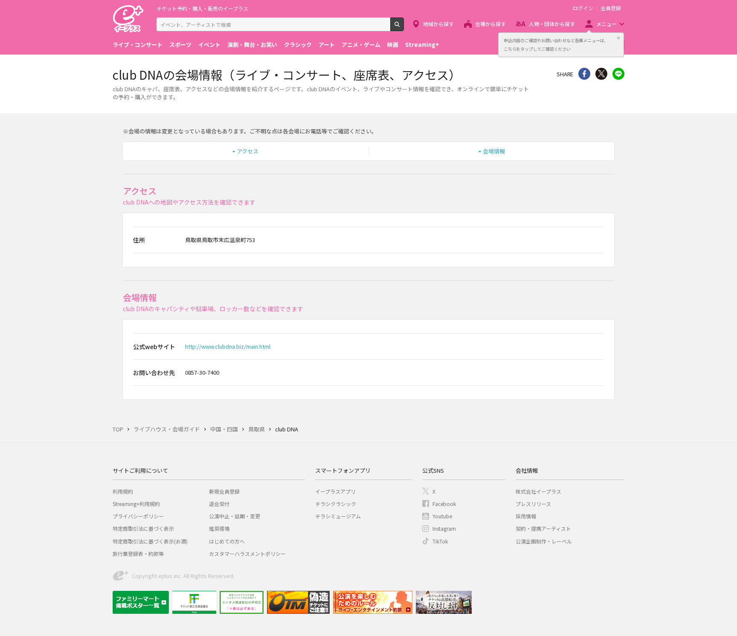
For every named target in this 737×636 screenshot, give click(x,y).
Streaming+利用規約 (136, 503)
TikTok (440, 541)
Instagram (444, 528)
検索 (403, 27)
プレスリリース (533, 503)
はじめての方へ (227, 541)
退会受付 (219, 503)
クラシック (298, 44)
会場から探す (490, 23)
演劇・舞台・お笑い (252, 44)
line (618, 74)
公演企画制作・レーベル (544, 541)
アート (327, 44)
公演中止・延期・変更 (234, 516)
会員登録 (611, 8)
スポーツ (180, 44)
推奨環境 (219, 528)
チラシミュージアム (338, 516)
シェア (584, 74)
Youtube (442, 516)
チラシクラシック (335, 503)
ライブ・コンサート (137, 44)
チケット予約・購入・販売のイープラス (202, 8)
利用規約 (123, 491)
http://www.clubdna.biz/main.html (227, 346)
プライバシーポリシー (138, 516)
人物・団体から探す (552, 23)
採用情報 (526, 516)
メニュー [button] (606, 23)
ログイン (583, 8)
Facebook (444, 503)
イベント (209, 44)
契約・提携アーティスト (543, 528)
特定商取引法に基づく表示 (143, 528)
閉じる (618, 38)
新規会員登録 (224, 491)
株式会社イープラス (538, 491)
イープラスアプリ (335, 491)
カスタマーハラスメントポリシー (247, 553)
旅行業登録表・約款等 (138, 553)
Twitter (601, 74)
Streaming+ (422, 44)
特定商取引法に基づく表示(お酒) (150, 541)
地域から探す (438, 23)
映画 (392, 44)
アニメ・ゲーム (361, 44)
